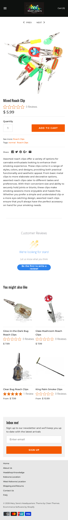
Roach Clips (18, 139)
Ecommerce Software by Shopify (18, 507)
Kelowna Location (11, 477)
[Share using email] (30, 151)
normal (12, 142)
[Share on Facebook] (12, 151)
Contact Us (8, 490)
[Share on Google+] (25, 151)
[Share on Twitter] (16, 151)
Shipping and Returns (13, 486)
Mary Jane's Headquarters (22, 503)
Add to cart (48, 128)
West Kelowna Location (14, 481)
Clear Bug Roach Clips (15, 389)
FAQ (5, 495)
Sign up (34, 450)
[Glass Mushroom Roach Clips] (50, 308)
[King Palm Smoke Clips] (50, 367)
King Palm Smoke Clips (49, 389)
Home (6, 463)
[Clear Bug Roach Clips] (17, 367)
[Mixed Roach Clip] (34, 63)
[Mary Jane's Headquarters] (34, 8)
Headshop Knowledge (13, 472)
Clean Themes (52, 503)
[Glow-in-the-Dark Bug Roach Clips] (17, 308)
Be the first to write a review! (34, 267)
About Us (7, 468)
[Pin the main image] (20, 151)
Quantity (8, 121)
